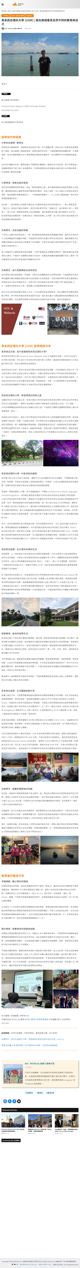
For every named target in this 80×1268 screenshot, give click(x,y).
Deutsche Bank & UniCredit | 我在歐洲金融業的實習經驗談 (12, 1130)
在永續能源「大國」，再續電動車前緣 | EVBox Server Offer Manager (66, 1130)
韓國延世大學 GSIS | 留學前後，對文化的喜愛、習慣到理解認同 (40, 1130)
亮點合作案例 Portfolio (45, 1264)
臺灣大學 (51, 1093)
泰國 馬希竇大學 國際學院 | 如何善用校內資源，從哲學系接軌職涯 (29, 1045)
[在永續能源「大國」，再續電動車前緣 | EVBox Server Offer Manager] (67, 1121)
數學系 (40, 1093)
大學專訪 (6, 15)
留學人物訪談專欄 (14, 11)
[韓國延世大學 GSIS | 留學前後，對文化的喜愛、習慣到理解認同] (40, 1121)
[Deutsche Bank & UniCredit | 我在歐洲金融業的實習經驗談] (13, 1121)
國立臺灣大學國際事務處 (37, 1019)
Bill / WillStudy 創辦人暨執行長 (13, 28)
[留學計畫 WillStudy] (15, 4)
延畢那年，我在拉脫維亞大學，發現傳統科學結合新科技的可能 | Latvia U (32, 1039)
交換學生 (16, 110)
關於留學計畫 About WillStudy (28, 1264)
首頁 (4, 11)
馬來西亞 (29, 15)
